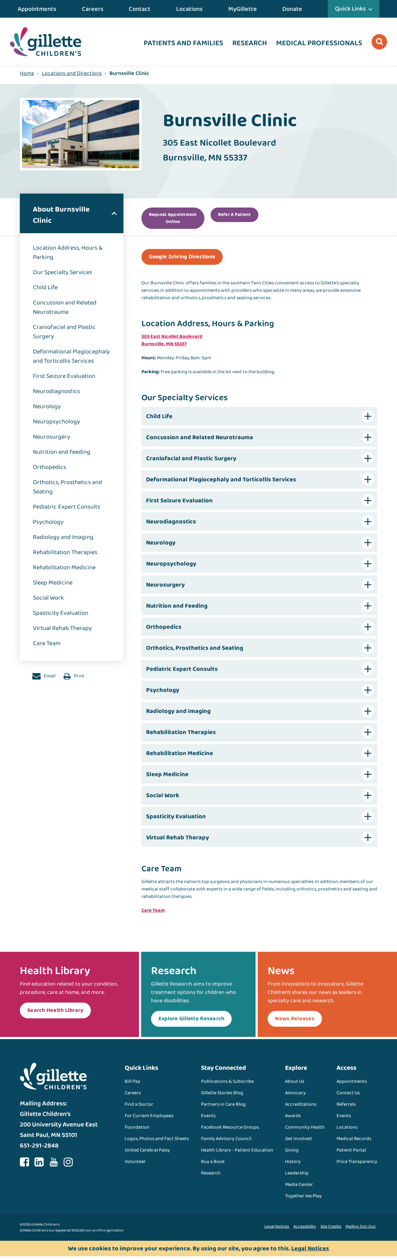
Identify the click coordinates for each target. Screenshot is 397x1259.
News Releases (294, 1018)
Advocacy (295, 1093)
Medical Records (354, 1139)
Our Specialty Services (62, 272)
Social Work (48, 598)
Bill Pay (132, 1081)
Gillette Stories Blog (222, 1093)
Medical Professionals (319, 43)
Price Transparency (357, 1161)
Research (249, 43)
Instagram (68, 1162)
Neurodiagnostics (56, 391)
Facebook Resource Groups (230, 1127)
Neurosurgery (51, 437)
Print (78, 676)
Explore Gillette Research (191, 1018)
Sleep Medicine (53, 583)
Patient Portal (351, 1150)
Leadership (297, 1173)
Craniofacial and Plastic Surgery (64, 331)
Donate (292, 9)
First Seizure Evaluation (64, 376)
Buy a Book (213, 1161)
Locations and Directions (72, 73)
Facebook (24, 1162)
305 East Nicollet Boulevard (171, 336)
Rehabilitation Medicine (64, 567)
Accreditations (300, 1104)
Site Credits (330, 1226)
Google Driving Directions (182, 256)
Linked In (39, 1162)
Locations (189, 9)
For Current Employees (149, 1116)
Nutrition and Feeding (61, 452)
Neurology (47, 406)
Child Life (45, 287)
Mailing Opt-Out (361, 1226)
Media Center (299, 1184)
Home (27, 73)
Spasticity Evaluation (60, 613)
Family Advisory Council (226, 1139)
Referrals (346, 1104)
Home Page (45, 41)
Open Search (379, 42)
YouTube (53, 1162)
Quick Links (350, 9)
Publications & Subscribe (227, 1081)
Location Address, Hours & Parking (68, 252)
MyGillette (242, 9)
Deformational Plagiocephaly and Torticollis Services (71, 356)
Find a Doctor (139, 1104)
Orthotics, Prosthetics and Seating (67, 486)
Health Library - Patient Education (237, 1150)
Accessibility (304, 1226)
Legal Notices (276, 1226)
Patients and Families (183, 43)
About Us (294, 1081)
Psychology (48, 522)
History (293, 1161)
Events (208, 1116)
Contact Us (348, 1093)
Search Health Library (55, 1010)
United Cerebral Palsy (147, 1150)
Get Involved (298, 1139)
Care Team (46, 643)
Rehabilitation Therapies (65, 552)
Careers (92, 9)
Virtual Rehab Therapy (62, 628)
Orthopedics (49, 467)
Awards (293, 1116)
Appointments (37, 9)
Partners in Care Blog (223, 1104)
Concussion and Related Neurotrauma (64, 307)
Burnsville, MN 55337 (164, 344)
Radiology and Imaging (63, 537)
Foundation (137, 1127)
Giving (292, 1150)
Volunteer (135, 1161)
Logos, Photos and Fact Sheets (157, 1139)
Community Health (305, 1127)
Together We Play (303, 1196)
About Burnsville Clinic (61, 215)
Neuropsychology (56, 421)
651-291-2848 (39, 1145)
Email (49, 676)
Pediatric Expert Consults (66, 507)
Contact (139, 9)
